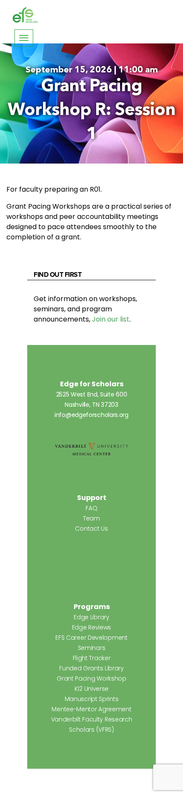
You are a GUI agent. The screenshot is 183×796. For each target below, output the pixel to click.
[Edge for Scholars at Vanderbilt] (25, 15)
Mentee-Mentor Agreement (91, 709)
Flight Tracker (92, 658)
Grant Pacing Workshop (91, 678)
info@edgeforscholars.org (91, 415)
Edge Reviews (91, 627)
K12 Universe (91, 688)
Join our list (110, 319)
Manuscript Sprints (92, 699)
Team (91, 518)
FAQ (91, 508)
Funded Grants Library (91, 668)
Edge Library (91, 617)
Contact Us (91, 528)
